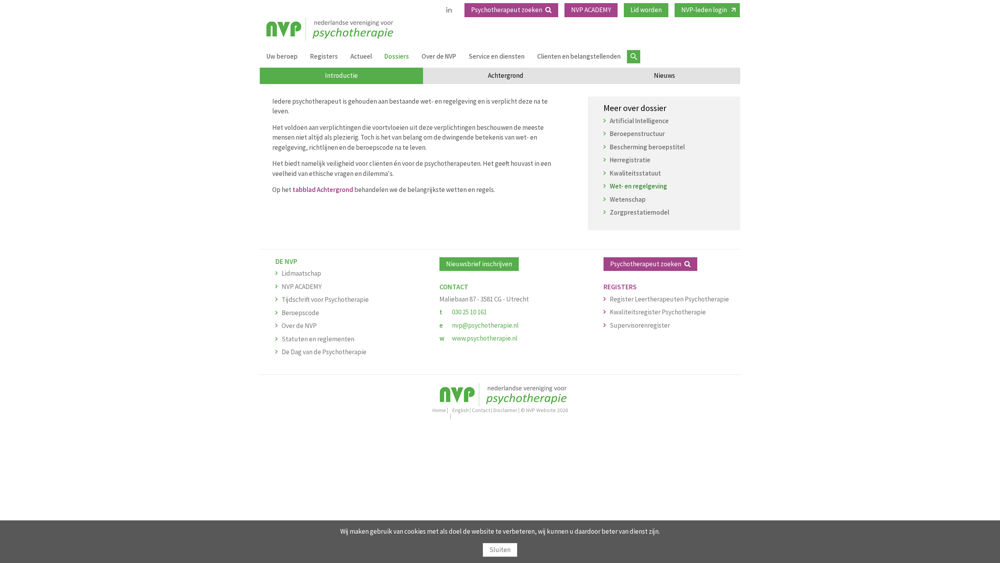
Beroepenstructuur (637, 133)
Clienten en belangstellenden (579, 56)
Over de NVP (438, 56)
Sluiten (500, 549)
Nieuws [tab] (664, 75)
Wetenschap (628, 199)
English (460, 410)
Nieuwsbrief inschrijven (479, 264)
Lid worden (646, 9)
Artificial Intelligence (639, 121)
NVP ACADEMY (591, 9)
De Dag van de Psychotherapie (324, 352)
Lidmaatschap (301, 273)
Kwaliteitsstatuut (635, 173)
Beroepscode (300, 312)
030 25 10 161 (469, 312)
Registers (324, 56)
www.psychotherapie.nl (485, 338)
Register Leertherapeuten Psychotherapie (669, 299)
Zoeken (633, 56)
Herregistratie (630, 160)
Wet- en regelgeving (638, 186)
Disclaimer (505, 410)
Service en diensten (497, 56)
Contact (481, 410)
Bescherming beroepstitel (647, 147)
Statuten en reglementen (318, 339)
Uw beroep (282, 56)
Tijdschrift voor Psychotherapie (325, 299)
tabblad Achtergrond (323, 189)
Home (439, 410)
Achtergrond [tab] (505, 75)
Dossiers (396, 56)
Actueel (361, 56)
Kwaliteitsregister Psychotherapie (658, 312)
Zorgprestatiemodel (639, 212)
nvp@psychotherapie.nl (485, 325)
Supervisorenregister (640, 325)
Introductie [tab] (341, 75)
